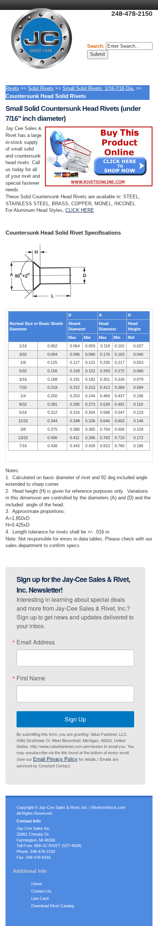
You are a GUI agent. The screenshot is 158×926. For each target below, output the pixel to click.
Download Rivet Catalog (52, 906)
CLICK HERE (79, 210)
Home (36, 884)
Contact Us (41, 891)
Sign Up (75, 719)
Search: (96, 46)
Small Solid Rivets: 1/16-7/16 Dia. (98, 88)
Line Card (40, 898)
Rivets (12, 88)
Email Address (36, 642)
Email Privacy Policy (55, 758)
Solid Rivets (41, 88)
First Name (31, 678)
